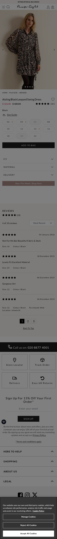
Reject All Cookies (28, 525)
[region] (28, 518)
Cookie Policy (38, 511)
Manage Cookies (28, 517)
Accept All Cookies (28, 533)
